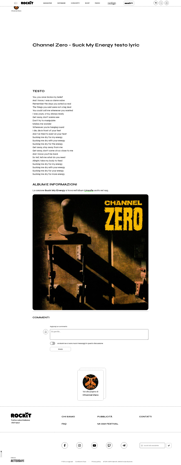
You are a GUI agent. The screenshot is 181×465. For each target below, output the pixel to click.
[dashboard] (167, 3)
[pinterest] (153, 6)
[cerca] (161, 3)
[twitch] (109, 445)
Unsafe (88, 190)
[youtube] (94, 445)
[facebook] (65, 445)
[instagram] (79, 445)
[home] (27, 3)
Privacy (1, 454)
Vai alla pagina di (90, 393)
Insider (112, 3)
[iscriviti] (169, 445)
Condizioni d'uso (80, 461)
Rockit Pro (129, 3)
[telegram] (124, 445)
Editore (12, 458)
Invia (60, 349)
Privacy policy (96, 461)
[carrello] (156, 3)
